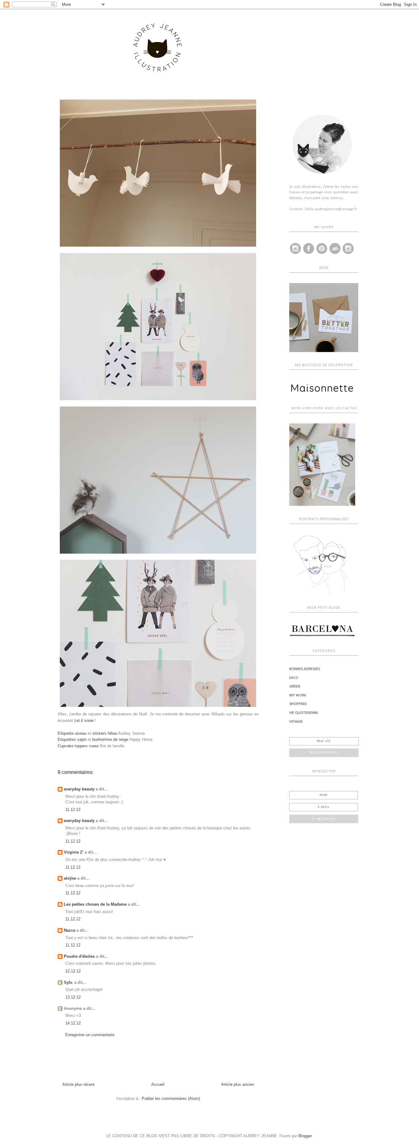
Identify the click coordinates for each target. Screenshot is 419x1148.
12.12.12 (73, 971)
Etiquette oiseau (72, 733)
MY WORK (297, 695)
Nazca (69, 930)
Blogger (305, 1136)
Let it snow (84, 720)
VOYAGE (296, 722)
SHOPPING (298, 704)
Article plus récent (78, 1084)
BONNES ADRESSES (304, 669)
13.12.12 (73, 997)
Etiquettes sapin (72, 739)
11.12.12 (72, 809)
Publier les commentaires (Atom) (171, 1098)
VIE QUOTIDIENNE (303, 713)
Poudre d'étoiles (79, 956)
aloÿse (70, 878)
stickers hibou (104, 733)
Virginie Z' (73, 852)
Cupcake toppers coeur (78, 746)
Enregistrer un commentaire (89, 1034)
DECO (293, 678)
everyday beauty (79, 789)
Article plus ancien (237, 1084)
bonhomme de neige (110, 739)
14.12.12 (73, 1023)
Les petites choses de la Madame (95, 904)
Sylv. (68, 982)
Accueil (157, 1084)
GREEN (294, 686)
